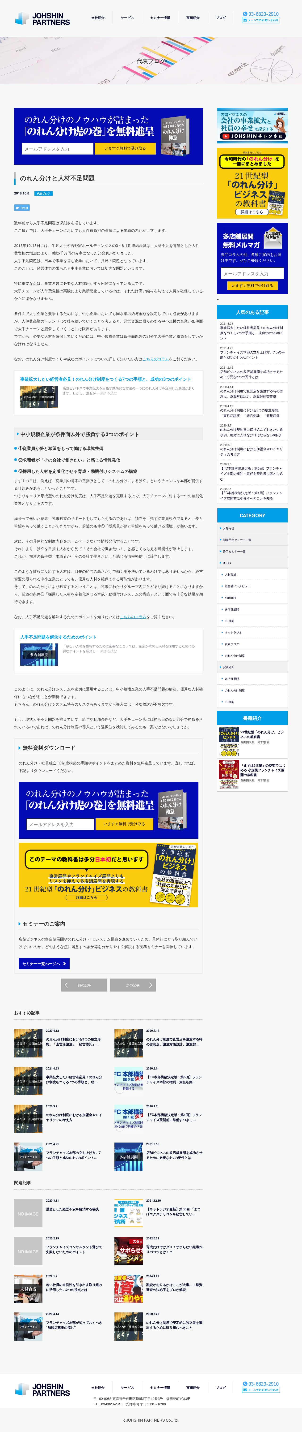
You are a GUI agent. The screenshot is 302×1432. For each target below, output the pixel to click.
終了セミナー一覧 (234, 551)
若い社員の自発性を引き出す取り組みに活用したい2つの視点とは (74, 1287)
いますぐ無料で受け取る (125, 148)
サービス (127, 17)
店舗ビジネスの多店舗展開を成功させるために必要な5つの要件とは (174, 1155)
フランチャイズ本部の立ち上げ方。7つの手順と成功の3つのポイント (252, 355)
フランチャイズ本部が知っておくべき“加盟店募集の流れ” (74, 1325)
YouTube (230, 597)
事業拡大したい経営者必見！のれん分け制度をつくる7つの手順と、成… (74, 1079)
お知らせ (228, 528)
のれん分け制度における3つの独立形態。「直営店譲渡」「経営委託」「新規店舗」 (251, 413)
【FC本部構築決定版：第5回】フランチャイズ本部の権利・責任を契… (174, 1079)
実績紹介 (193, 17)
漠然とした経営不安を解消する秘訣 (72, 1209)
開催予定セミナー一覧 (237, 540)
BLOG (227, 563)
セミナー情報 (160, 17)
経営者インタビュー (237, 586)
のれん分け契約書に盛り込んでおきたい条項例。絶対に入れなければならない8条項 (251, 432)
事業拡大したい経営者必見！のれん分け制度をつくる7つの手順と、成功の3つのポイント (251, 333)
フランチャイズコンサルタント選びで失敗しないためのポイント (74, 1249)
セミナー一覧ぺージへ (41, 963)
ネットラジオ (233, 632)
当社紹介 (98, 17)
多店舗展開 (232, 609)
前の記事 (84, 985)
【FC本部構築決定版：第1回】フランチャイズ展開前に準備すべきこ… (174, 1117)
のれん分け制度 (235, 655)
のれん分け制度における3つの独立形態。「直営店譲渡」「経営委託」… (73, 1041)
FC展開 (229, 621)
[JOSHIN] (47, 1390)
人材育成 (230, 574)
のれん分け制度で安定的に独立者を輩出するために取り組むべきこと (174, 1325)
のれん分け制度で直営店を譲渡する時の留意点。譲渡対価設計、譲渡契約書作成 (251, 393)
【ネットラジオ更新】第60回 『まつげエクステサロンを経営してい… (173, 1211)
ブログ (221, 17)
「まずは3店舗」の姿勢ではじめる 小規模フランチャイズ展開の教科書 (262, 770)
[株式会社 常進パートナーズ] (47, 19)
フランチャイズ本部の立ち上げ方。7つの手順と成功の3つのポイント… (73, 1155)
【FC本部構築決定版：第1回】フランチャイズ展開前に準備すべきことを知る (251, 495)
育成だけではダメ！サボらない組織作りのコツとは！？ (174, 1249)
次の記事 (132, 985)
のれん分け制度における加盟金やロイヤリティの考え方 (74, 1117)
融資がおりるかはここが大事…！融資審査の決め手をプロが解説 (174, 1287)
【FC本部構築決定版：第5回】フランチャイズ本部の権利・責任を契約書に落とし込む (251, 473)
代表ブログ (43, 193)
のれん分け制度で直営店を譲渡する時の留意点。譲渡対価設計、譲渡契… (174, 1041)
